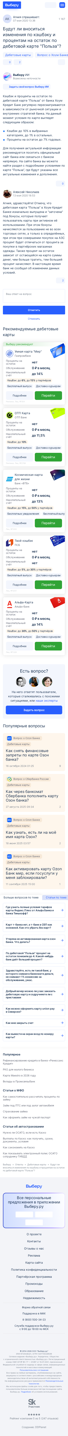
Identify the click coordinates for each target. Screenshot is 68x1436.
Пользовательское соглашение (34, 1370)
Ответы (19, 1164)
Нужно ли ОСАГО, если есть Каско (24, 1132)
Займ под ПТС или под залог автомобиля (28, 1105)
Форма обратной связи (36, 1307)
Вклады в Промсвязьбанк (19, 1081)
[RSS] (51, 1342)
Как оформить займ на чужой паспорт (26, 1117)
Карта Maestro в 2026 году (19, 1075)
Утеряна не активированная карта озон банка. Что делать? (30, 940)
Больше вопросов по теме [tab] (21, 897)
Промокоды (34, 1283)
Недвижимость (34, 1298)
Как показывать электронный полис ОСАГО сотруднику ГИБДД (30, 1155)
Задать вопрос (34, 710)
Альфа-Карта (24, 602)
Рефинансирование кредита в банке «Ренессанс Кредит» (33, 1062)
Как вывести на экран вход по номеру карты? (30, 1035)
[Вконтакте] (17, 1342)
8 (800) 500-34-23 (34, 1319)
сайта (39, 1262)
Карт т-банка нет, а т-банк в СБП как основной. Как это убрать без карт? (29, 926)
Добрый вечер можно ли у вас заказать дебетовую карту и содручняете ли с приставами (30, 994)
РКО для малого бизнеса (18, 1069)
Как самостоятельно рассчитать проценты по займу (31, 1098)
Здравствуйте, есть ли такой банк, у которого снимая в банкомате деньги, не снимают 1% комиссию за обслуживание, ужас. (30, 975)
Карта (29, 1262)
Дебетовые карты (18, 55)
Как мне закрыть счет (20, 1022)
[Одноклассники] (25, 1342)
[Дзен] (43, 1342)
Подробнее (26, 1392)
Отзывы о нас (34, 1248)
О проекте (34, 1234)
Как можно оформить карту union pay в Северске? (30, 1010)
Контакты (34, 1241)
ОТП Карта (22, 413)
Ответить (34, 310)
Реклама (34, 1255)
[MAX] (34, 1342)
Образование (34, 1291)
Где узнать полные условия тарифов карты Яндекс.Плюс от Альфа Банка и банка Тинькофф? (30, 910)
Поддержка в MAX (34, 1313)
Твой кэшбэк (24, 540)
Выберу (7, 1164)
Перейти (48, 395)
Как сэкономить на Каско (19, 1147)
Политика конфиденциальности (34, 1269)
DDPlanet (40, 1427)
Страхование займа (15, 1111)
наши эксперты (47, 700)
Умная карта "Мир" (28, 351)
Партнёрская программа (34, 1276)
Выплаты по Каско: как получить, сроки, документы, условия (28, 1140)
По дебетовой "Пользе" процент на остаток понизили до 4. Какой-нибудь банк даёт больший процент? (29, 956)
